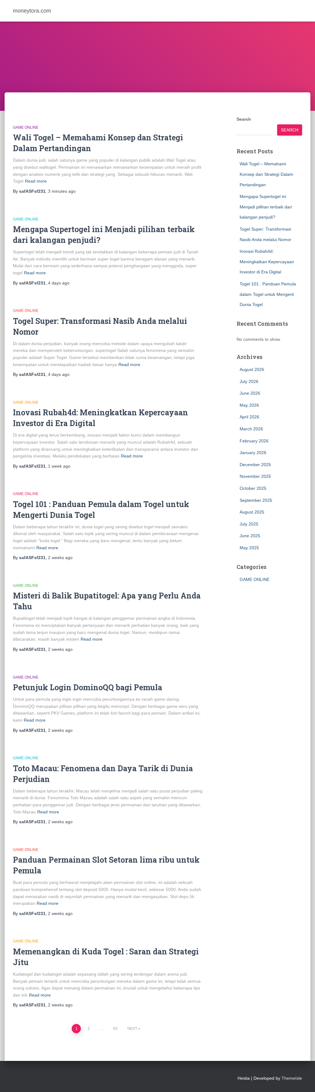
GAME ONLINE (25, 127)
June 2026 (250, 393)
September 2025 (256, 500)
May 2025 (249, 547)
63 (115, 1028)
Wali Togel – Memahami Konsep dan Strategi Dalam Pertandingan (266, 174)
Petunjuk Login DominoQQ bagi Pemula (87, 687)
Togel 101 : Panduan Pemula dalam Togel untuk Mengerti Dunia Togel (268, 294)
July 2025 (249, 524)
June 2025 (250, 535)
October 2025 (253, 488)
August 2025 (252, 512)
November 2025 (255, 476)
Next (132, 1028)
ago (62, 191)
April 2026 (249, 416)
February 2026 (254, 440)
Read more (36, 181)
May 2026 (249, 405)
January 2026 (253, 452)
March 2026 (251, 428)
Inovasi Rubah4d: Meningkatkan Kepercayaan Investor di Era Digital (267, 261)
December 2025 (255, 464)
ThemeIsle (291, 1078)
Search (244, 119)
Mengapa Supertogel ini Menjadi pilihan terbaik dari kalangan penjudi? (266, 207)
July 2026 (249, 381)
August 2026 (252, 369)
